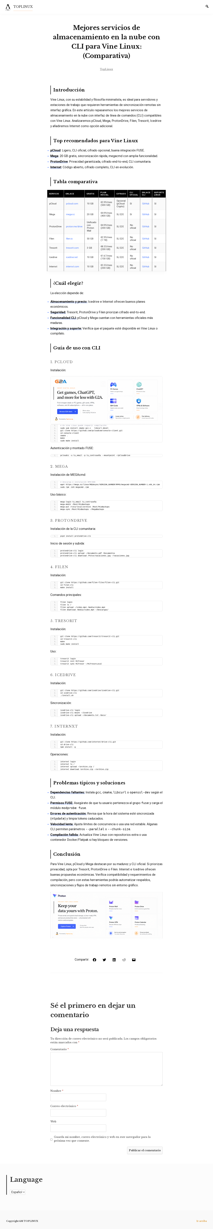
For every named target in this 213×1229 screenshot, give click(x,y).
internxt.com (72, 266)
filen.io (69, 238)
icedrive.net (72, 257)
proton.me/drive (74, 226)
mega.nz (70, 214)
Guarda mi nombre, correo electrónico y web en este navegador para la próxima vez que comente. (102, 1138)
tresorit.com (72, 247)
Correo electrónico (64, 1106)
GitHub (145, 203)
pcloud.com (72, 203)
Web (53, 1121)
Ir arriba (201, 1221)
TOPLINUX (23, 7)
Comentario (59, 1049)
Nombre (56, 1090)
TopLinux (106, 69)
